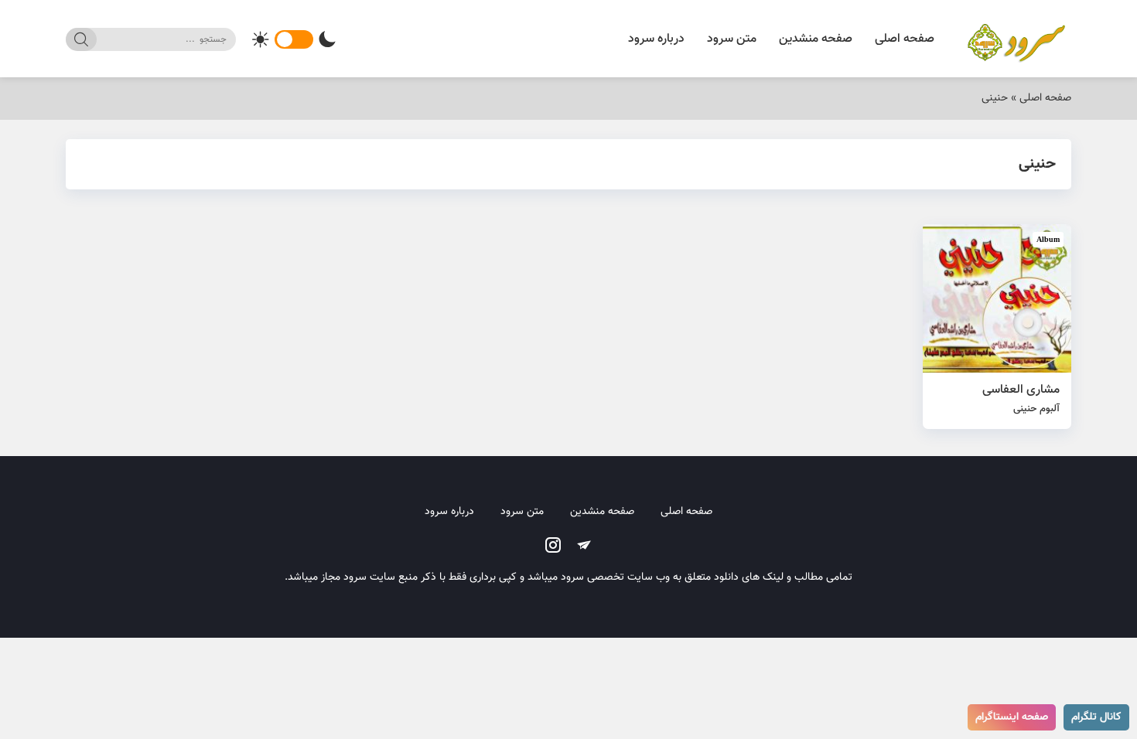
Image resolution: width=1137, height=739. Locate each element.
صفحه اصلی (904, 39)
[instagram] (553, 545)
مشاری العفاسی (1021, 398)
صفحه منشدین (815, 39)
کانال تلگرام (1096, 717)
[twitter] (584, 545)
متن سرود (731, 39)
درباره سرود (656, 39)
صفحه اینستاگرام (1011, 717)
